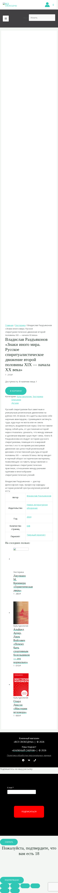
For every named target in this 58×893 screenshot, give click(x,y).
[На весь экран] (25, 885)
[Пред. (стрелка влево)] (5, 890)
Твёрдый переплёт (36, 534)
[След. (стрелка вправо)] (15, 890)
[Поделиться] (15, 885)
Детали (15, 403)
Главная (9, 325)
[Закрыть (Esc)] (5, 885)
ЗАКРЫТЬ (9, 842)
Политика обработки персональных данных (29, 755)
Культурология (24, 396)
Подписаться (29, 811)
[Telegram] (23, 760)
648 (28, 525)
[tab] (32, 399)
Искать (26, 18)
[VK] (29, 760)
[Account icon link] (47, 4)
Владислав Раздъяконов (39, 495)
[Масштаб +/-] (35, 885)
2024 (29, 516)
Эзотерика (20, 325)
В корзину (16, 390)
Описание (16, 399)
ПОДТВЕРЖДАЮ (12, 880)
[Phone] (35, 760)
